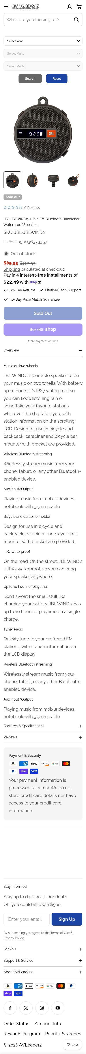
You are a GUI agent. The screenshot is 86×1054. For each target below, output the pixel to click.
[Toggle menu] (6, 6)
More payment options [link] (43, 341)
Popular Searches (63, 1033)
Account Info (48, 1023)
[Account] (69, 6)
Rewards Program (22, 1033)
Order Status (16, 1023)
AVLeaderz (30, 1045)
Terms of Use (60, 933)
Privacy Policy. (14, 938)
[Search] (76, 19)
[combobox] (43, 19)
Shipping (12, 269)
